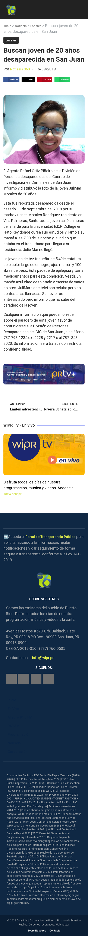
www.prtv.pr (12, 494)
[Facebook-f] (11, 679)
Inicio (7, 26)
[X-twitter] (36, 679)
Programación (19, 734)
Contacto (55, 930)
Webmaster (62, 924)
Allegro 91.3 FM (20, 717)
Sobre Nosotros (37, 930)
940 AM (13, 726)
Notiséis (21, 26)
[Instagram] (23, 679)
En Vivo (13, 709)
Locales (35, 26)
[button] (81, 8)
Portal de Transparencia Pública (50, 537)
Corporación (18, 752)
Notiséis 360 (20, 69)
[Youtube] (48, 679)
